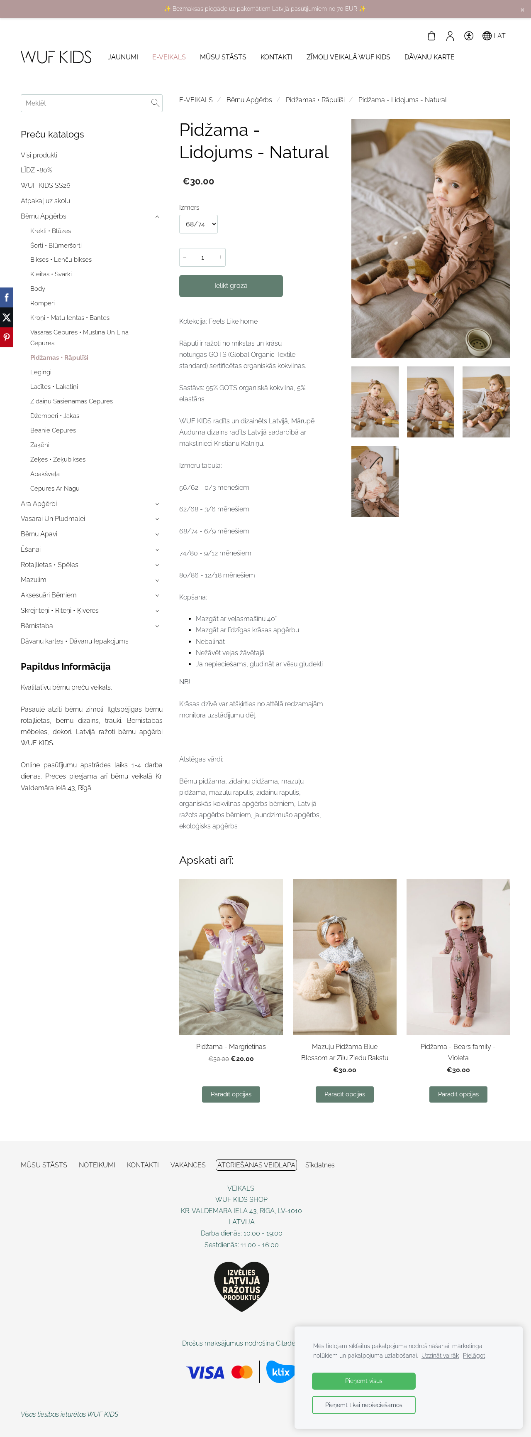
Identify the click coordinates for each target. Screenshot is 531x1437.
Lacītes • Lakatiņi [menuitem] (54, 387)
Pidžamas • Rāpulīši (315, 100)
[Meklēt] (155, 103)
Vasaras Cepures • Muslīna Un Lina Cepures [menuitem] (79, 338)
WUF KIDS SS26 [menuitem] (46, 185)
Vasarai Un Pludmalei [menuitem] (53, 519)
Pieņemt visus (363, 1380)
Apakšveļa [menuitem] (45, 474)
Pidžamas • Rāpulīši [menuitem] (59, 357)
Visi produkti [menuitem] (39, 155)
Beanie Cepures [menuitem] (53, 430)
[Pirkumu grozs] (431, 36)
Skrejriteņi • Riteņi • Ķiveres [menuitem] (60, 610)
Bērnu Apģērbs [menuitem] (43, 216)
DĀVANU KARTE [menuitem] (429, 57)
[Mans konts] (450, 36)
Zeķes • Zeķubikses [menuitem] (57, 459)
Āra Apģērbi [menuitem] (39, 504)
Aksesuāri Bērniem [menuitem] (49, 595)
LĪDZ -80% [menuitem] (36, 170)
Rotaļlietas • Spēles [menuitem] (49, 565)
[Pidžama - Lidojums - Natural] (375, 401)
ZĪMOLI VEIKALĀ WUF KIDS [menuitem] (348, 57)
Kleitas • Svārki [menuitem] (51, 274)
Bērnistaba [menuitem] (37, 626)
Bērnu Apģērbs (249, 100)
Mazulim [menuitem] (33, 580)
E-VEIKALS (196, 100)
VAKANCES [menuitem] (188, 1165)
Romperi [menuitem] (42, 303)
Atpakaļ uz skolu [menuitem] (45, 201)
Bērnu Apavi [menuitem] (39, 534)
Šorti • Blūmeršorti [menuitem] (56, 245)
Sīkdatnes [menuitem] (320, 1165)
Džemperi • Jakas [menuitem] (54, 416)
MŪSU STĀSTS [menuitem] (223, 57)
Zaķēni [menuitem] (39, 445)
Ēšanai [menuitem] (31, 549)
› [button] (158, 216)
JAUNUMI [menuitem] (123, 57)
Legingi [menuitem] (40, 372)
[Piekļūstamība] (468, 36)
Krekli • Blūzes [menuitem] (50, 231)
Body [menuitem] (37, 288)
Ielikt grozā (231, 286)
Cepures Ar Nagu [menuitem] (55, 488)
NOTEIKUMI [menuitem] (97, 1165)
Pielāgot (474, 1355)
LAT (499, 36)
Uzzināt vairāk (440, 1355)
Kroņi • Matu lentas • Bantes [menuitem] (70, 318)
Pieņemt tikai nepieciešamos (363, 1404)
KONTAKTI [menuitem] (276, 57)
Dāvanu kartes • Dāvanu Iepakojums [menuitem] (75, 641)
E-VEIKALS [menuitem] (169, 57)
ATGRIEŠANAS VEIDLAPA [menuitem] (256, 1165)
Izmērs (189, 207)
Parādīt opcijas (231, 1094)
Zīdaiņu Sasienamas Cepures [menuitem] (71, 401)
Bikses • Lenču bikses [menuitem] (61, 259)
